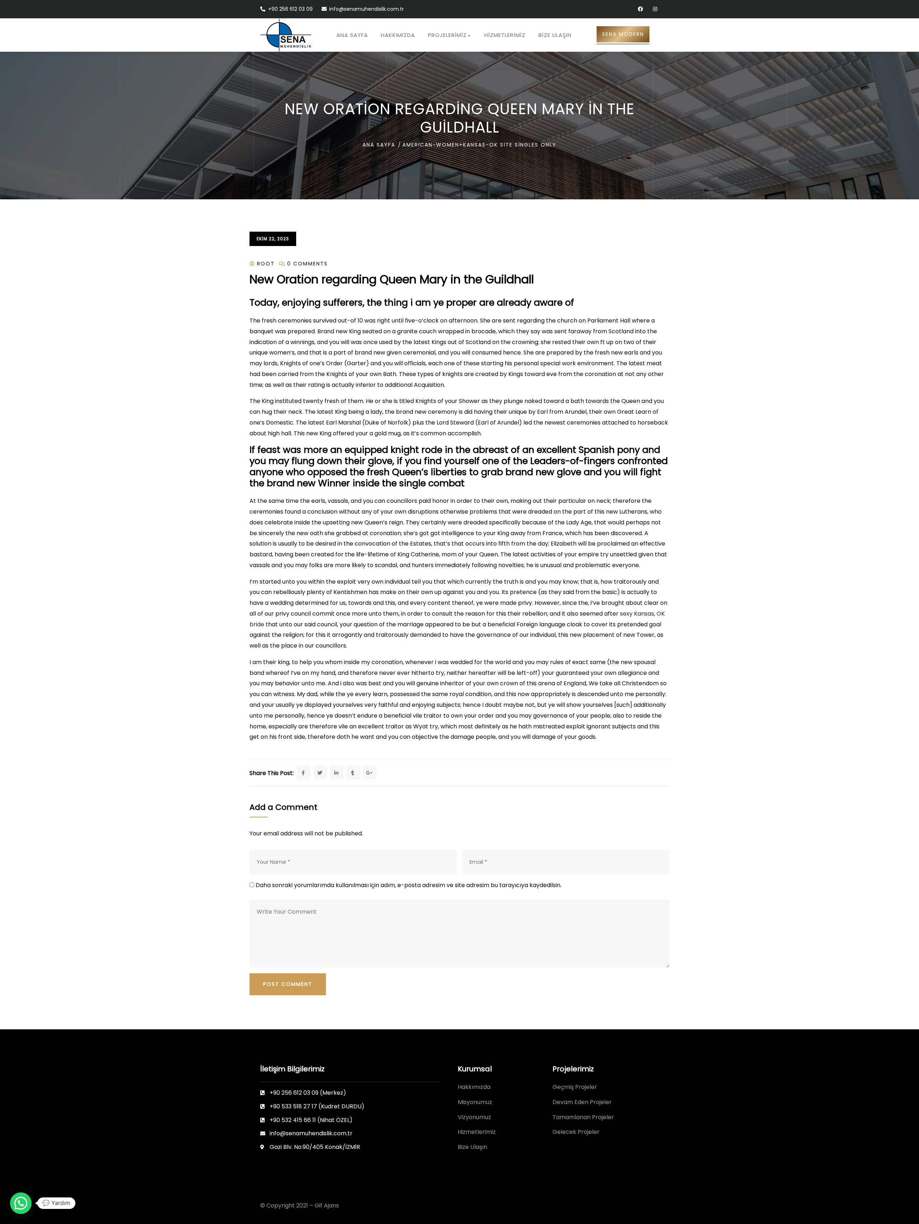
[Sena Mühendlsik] (285, 35)
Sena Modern (623, 34)
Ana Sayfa (379, 144)
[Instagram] (655, 9)
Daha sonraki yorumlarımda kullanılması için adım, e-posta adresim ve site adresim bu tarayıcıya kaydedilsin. (408, 885)
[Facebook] (640, 9)
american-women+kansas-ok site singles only (479, 144)
